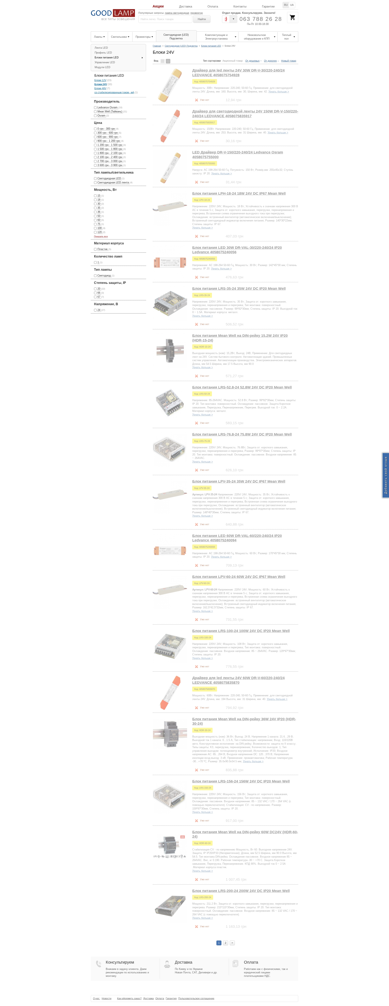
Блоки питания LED (211, 46)
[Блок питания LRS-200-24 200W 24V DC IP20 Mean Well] (170, 906)
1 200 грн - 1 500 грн (110, 144)
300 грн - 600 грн (108, 132)
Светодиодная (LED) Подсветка (181, 46)
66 (99, 292)
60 (99, 219)
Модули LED (102, 67)
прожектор (196, 13)
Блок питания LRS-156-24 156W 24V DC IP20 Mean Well (241, 781)
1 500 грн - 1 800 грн (110, 148)
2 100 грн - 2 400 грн (110, 157)
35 (99, 207)
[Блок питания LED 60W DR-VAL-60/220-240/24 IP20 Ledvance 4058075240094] (170, 551)
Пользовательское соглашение (196, 998)
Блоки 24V (100, 84)
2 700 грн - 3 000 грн (110, 161)
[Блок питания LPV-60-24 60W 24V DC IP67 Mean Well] (170, 591)
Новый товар (288, 60)
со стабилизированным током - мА (114, 92)
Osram (101, 115)
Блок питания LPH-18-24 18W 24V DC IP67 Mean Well (239, 193)
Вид (156, 60)
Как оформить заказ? (129, 998)
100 (100, 228)
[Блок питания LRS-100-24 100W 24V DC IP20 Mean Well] (170, 646)
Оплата (212, 6)
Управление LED (105, 62)
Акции (158, 6)
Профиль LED (103, 52)
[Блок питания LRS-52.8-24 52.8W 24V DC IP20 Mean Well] (170, 402)
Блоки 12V (100, 80)
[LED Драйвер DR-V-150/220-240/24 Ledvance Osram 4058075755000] (170, 167)
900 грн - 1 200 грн (109, 140)
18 (99, 199)
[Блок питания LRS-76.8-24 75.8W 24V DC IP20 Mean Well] (170, 449)
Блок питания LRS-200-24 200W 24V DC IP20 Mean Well (241, 891)
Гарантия (171, 998)
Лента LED (101, 47)
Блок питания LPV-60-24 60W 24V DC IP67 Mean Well (238, 577)
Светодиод (104, 275)
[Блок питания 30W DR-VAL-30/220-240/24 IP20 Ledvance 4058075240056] (170, 262)
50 (99, 215)
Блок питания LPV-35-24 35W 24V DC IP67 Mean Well (238, 481)
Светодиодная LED (109, 178)
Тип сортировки (212, 60)
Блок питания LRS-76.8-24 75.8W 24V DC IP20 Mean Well (242, 434)
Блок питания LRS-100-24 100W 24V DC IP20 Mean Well (241, 631)
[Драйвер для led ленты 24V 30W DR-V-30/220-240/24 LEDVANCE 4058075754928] (170, 85)
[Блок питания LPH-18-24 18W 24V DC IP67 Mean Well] (170, 208)
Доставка (185, 6)
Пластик (102, 249)
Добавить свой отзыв (385, 475)
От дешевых (252, 60)
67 (99, 296)
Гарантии (268, 6)
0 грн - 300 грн (106, 128)
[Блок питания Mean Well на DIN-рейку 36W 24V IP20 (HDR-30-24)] (170, 734)
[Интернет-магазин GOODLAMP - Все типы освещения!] (113, 14)
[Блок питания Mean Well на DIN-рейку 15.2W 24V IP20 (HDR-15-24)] (170, 350)
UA (292, 4)
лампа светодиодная (177, 13)
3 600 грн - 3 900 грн (110, 165)
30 (99, 203)
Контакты (240, 6)
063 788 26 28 (260, 19)
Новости (106, 998)
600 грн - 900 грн (108, 136)
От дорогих (270, 60)
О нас (96, 998)
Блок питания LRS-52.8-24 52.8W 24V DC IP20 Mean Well (242, 387)
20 (99, 288)
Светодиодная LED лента (113, 182)
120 (100, 232)
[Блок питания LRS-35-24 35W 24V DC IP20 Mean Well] (170, 303)
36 (99, 211)
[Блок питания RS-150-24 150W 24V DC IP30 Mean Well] (170, 796)
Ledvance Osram (107, 107)
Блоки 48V (100, 88)
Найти (202, 19)
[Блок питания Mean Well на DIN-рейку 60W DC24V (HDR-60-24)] (170, 847)
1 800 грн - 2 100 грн (110, 153)
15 (99, 195)
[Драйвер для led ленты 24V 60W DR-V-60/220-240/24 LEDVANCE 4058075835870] (170, 693)
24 (99, 309)
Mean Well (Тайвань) (110, 111)
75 (99, 223)
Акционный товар (232, 60)
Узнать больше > (278, 91)
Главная (157, 46)
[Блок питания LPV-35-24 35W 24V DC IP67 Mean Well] (170, 496)
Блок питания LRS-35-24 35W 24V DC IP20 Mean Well (239, 289)
